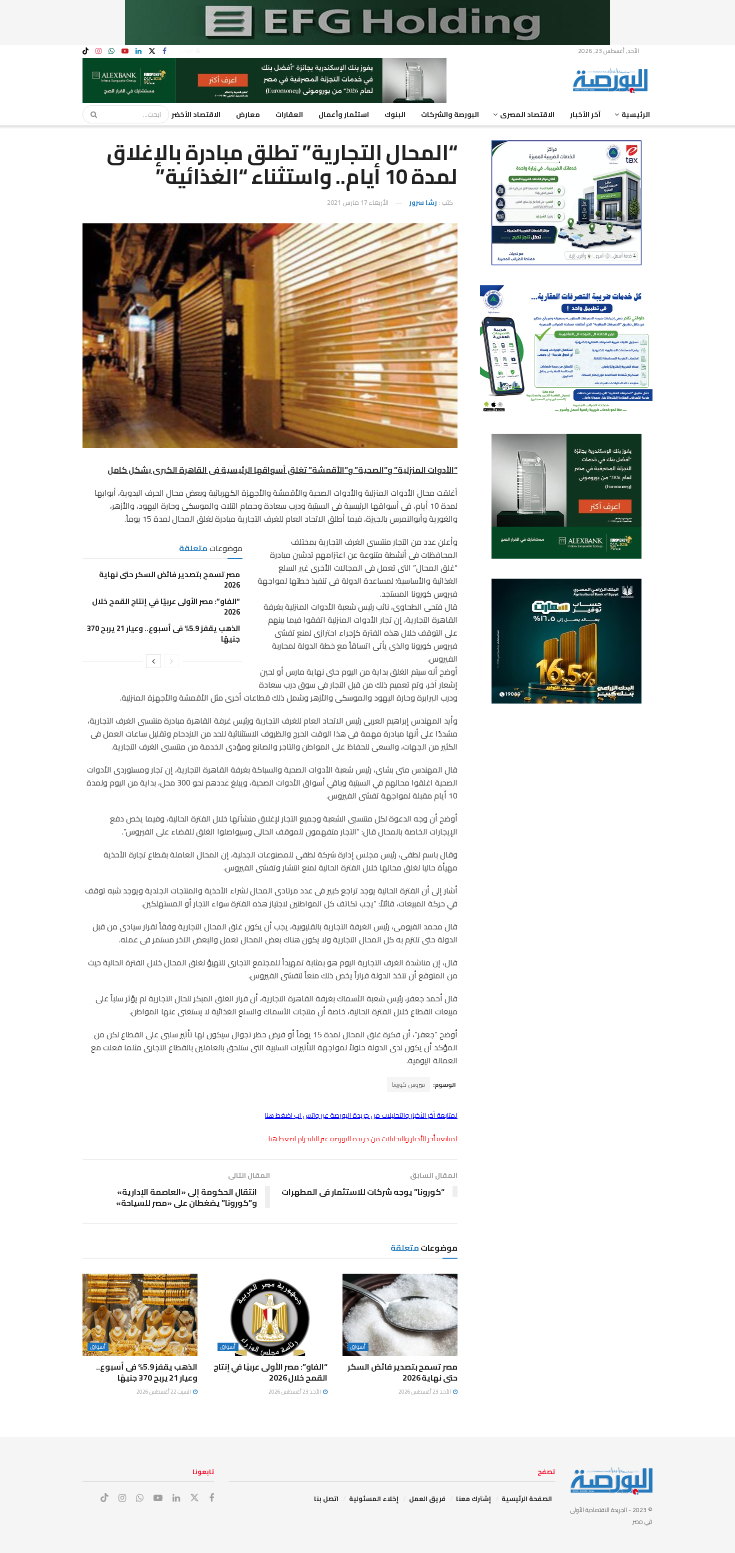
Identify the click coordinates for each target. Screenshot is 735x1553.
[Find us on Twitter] (152, 51)
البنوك (395, 114)
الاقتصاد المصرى (527, 114)
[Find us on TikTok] (85, 51)
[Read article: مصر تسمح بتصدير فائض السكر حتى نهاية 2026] (400, 1315)
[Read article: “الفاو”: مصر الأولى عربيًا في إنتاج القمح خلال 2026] (270, 1315)
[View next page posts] (153, 661)
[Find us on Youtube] (125, 51)
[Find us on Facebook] (164, 51)
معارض (248, 114)
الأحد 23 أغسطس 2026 (425, 1392)
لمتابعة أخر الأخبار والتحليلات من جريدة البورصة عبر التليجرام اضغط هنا (363, 1138)
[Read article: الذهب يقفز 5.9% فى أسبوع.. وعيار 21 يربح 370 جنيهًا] (140, 1315)
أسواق (358, 1347)
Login (188, 50)
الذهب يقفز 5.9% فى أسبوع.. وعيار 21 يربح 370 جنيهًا (163, 633)
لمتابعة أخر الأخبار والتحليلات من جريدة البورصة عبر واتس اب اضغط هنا (361, 1115)
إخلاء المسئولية (373, 1499)
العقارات (289, 114)
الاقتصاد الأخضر (196, 114)
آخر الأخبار (585, 114)
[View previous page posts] (171, 661)
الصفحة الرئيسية (527, 1499)
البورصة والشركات (450, 114)
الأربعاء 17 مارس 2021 (357, 202)
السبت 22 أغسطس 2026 (164, 1392)
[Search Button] (90, 114)
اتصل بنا (326, 1499)
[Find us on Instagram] (99, 51)
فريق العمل (427, 1499)
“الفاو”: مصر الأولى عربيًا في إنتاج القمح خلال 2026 (166, 606)
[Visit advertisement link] (367, 22)
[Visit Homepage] (612, 80)
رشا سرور (423, 202)
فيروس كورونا (408, 1084)
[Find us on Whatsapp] (111, 51)
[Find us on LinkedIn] (139, 51)
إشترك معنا (473, 1499)
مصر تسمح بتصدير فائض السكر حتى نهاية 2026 (169, 579)
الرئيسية (636, 114)
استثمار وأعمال (343, 114)
